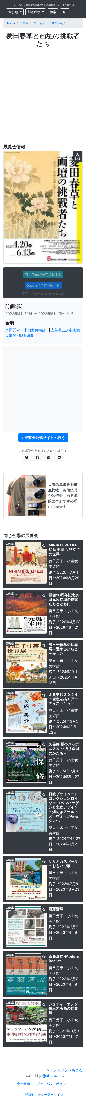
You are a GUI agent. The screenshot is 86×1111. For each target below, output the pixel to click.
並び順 (13, 12)
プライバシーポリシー (53, 1084)
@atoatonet (52, 1075)
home (11, 23)
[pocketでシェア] (59, 457)
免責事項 (23, 1084)
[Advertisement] (43, 93)
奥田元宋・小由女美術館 (49, 23)
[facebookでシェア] (37, 457)
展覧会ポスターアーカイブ (44, 1094)
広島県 (24, 23)
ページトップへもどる (64, 1070)
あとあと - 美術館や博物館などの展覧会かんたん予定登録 (44, 5)
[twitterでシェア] (27, 457)
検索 (53, 12)
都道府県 (34, 12)
